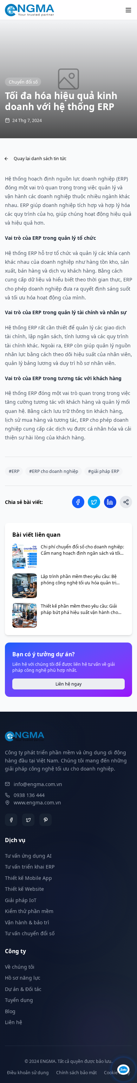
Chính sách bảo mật (76, 1073)
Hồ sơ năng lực (22, 977)
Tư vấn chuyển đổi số (29, 933)
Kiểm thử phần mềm (29, 911)
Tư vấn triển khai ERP (29, 866)
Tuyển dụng (19, 1000)
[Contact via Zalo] (123, 1069)
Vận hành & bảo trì (27, 922)
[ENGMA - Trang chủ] (29, 10)
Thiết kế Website (24, 889)
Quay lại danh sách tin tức (40, 159)
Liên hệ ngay (68, 684)
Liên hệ (13, 1022)
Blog (10, 1011)
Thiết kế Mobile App (28, 878)
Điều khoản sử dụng (28, 1073)
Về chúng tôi (19, 966)
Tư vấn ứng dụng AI (28, 855)
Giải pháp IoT (21, 900)
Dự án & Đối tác (23, 989)
